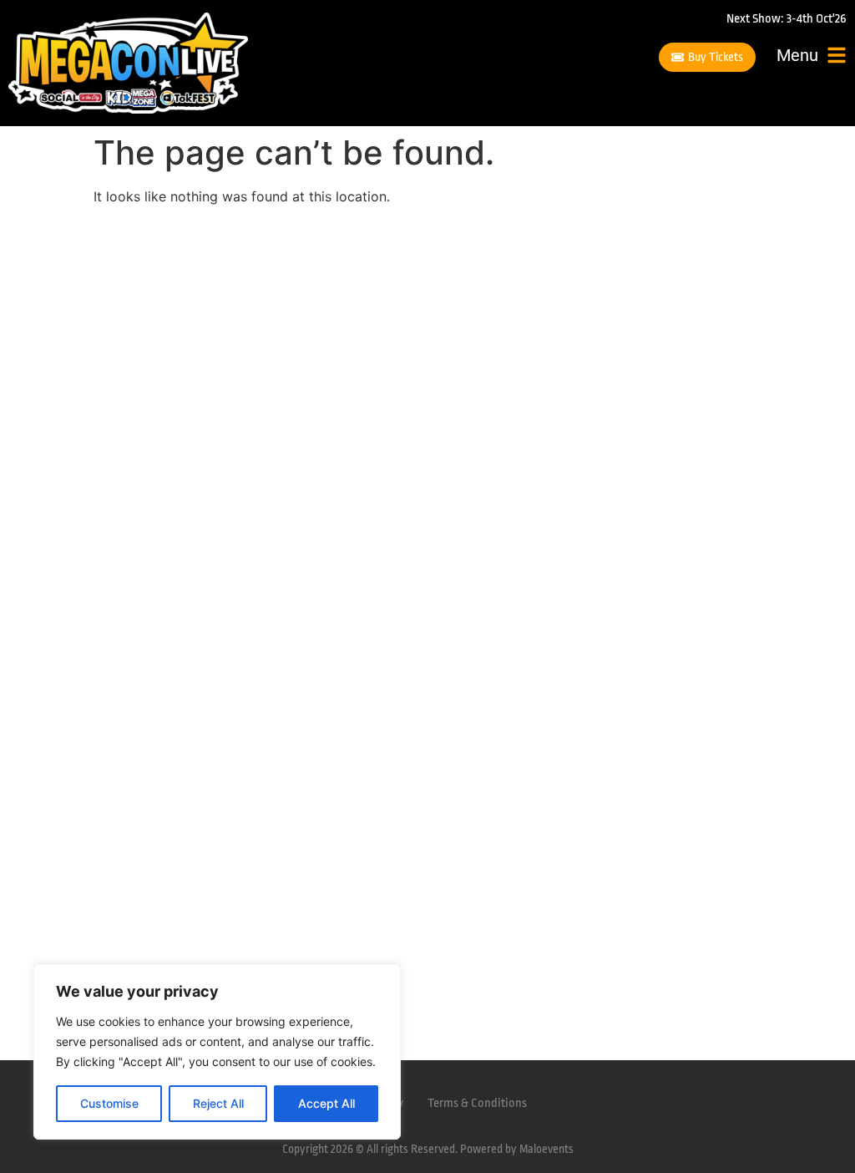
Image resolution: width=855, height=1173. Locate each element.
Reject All (218, 1103)
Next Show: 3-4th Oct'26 (786, 19)
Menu (797, 55)
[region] (217, 1052)
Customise (109, 1103)
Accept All (326, 1103)
